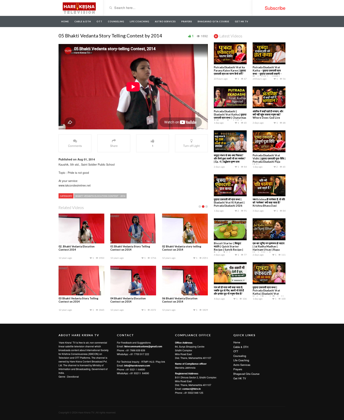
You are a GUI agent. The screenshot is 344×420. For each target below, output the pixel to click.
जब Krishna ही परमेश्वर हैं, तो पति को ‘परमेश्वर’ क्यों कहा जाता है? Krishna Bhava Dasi (269, 202)
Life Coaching (139, 21)
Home (65, 21)
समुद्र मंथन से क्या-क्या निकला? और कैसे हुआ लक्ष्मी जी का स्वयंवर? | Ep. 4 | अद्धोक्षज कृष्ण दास (229, 158)
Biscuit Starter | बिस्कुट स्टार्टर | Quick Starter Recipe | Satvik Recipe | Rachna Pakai (228, 248)
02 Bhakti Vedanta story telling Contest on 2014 (181, 248)
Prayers (186, 21)
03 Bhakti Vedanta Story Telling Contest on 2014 (78, 300)
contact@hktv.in (191, 389)
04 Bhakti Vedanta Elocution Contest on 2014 (128, 300)
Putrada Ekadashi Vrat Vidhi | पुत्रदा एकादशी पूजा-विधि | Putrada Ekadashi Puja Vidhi (269, 160)
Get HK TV (241, 21)
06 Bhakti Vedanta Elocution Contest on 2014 (179, 300)
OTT (99, 21)
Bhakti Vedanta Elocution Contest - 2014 (100, 195)
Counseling (116, 21)
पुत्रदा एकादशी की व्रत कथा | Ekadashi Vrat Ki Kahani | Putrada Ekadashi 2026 (229, 202)
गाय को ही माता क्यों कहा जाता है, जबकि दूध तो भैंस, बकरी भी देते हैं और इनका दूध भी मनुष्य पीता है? (229, 290)
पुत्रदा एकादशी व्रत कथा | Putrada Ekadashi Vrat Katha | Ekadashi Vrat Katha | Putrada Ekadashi (268, 292)
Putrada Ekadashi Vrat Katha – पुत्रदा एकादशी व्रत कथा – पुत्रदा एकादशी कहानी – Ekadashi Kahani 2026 (267, 72)
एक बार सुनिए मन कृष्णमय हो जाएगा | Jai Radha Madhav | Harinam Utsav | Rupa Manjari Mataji (268, 248)
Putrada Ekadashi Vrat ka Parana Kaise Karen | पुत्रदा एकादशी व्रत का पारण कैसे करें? (230, 70)
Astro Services (165, 21)
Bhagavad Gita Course (213, 21)
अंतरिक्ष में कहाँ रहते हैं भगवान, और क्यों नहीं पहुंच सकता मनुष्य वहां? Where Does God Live (268, 114)
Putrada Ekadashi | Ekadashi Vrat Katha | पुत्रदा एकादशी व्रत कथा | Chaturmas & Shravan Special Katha (230, 116)
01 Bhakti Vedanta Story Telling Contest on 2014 (130, 248)
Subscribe (275, 8)
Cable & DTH (82, 21)
